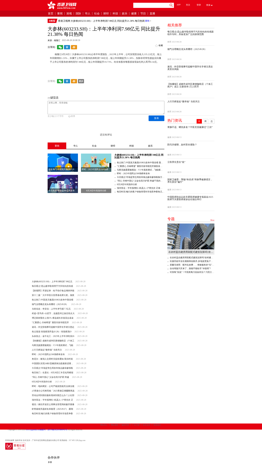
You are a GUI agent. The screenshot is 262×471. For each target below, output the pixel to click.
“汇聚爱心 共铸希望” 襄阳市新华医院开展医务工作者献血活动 (140, 166)
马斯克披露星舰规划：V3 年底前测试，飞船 (52, 345)
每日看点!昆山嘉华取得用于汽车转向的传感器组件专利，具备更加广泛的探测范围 (190, 33)
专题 (190, 219)
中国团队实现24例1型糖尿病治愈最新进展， (52, 363)
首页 (50, 13)
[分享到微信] (60, 47)
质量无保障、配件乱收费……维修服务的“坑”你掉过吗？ (192, 265)
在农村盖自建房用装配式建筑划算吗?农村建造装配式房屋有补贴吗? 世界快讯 (190, 252)
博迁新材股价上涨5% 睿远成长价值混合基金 (53, 318)
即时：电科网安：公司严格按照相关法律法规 (53, 386)
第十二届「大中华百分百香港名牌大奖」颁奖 (53, 295)
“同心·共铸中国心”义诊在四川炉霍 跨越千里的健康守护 (140, 181)
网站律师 (114, 425)
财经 (106, 13)
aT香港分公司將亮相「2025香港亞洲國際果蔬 (53, 391)
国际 (78, 13)
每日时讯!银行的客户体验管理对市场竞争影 (52, 413)
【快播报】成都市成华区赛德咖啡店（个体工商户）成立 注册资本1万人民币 (190, 85)
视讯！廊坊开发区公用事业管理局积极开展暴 (53, 404)
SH (88, 67)
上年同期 (69, 67)
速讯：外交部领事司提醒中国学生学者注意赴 (53, 327)
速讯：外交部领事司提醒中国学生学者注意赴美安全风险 (190, 67)
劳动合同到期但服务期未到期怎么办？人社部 (53, 395)
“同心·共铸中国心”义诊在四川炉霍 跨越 (50, 377)
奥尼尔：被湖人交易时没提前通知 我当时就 (52, 359)
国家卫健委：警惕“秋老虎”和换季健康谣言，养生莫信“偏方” (190, 180)
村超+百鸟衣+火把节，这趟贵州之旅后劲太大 (53, 313)
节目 (143, 13)
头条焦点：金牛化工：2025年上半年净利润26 (53, 336)
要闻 (60, 13)
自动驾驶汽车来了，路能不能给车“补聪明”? (190, 268)
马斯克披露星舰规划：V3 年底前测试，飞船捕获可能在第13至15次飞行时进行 (140, 170)
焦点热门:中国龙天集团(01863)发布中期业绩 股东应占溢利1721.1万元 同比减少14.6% (140, 162)
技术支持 (146, 425)
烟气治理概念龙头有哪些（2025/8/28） (187, 49)
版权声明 (125, 425)
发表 (156, 118)
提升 (84, 67)
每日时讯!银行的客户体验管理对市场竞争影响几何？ (140, 192)
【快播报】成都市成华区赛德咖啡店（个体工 (53, 341)
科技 (115, 13)
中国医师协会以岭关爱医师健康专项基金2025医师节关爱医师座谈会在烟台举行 (190, 198)
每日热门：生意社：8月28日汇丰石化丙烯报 (52, 372)
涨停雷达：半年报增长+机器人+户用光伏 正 (52, 400)
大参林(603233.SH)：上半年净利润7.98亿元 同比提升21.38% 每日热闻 (108, 21)
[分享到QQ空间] (67, 47)
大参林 (93, 67)
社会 (97, 13)
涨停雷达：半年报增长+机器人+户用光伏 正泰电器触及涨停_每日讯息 (140, 188)
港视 (69, 13)
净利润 (77, 67)
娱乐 (124, 13)
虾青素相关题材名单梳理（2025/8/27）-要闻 (52, 409)
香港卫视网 (64, 21)
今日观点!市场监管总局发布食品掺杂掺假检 (52, 368)
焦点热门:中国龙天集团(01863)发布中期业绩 (52, 300)
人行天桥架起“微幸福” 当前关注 (183, 101)
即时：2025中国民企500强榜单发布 (133, 173)
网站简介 (104, 425)
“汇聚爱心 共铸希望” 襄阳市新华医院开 (50, 322)
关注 (188, 5)
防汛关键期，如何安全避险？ (182, 144)
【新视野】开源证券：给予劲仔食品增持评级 (53, 291)
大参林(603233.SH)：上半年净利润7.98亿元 (52, 281)
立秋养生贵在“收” (176, 162)
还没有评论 (106, 134)
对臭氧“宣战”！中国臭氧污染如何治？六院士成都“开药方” (192, 272)
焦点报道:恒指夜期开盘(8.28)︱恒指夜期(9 (51, 331)
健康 (134, 13)
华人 (87, 13)
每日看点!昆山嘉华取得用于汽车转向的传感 (52, 286)
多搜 (50, 462)
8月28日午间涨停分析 (127, 184)
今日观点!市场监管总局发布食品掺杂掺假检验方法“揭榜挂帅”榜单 (140, 177)
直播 (152, 13)
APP (179, 5)
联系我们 (157, 425)
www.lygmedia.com (33, 430)
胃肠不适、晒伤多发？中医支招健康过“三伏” (190, 127)
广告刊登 (135, 425)
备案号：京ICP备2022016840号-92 (53, 430)
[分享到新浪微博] (74, 47)
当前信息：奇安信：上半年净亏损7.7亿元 (51, 309)
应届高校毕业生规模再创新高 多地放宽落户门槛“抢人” (192, 261)
